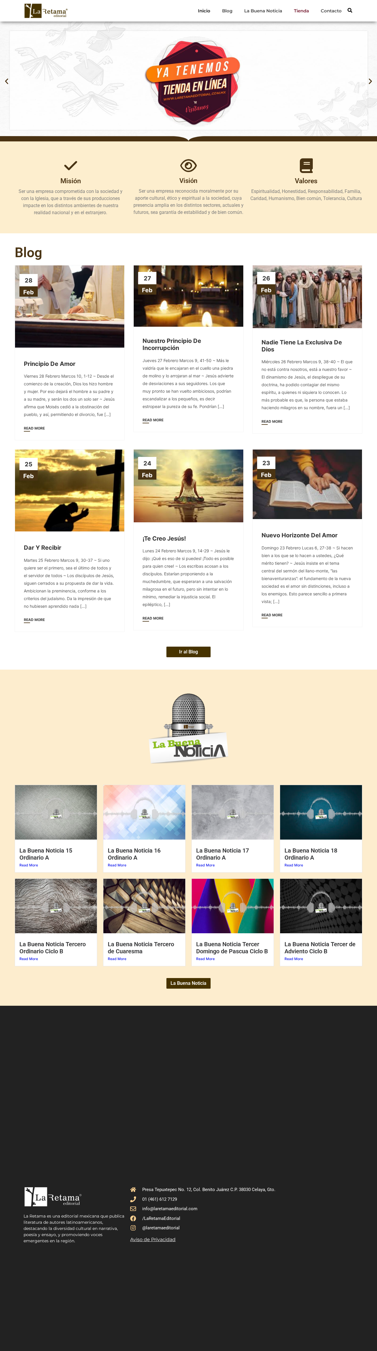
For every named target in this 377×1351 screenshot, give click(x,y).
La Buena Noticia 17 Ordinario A (222, 854)
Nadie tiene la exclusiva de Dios (302, 346)
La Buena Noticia (263, 11)
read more (34, 428)
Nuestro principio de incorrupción (172, 344)
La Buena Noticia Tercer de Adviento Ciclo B (320, 948)
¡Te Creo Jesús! (164, 538)
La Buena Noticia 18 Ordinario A (311, 854)
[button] (6, 81)
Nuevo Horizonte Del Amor (300, 535)
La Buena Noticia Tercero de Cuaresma (141, 948)
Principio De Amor (49, 363)
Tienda (301, 11)
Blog (227, 11)
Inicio (204, 11)
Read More (28, 865)
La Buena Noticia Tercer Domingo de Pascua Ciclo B (232, 948)
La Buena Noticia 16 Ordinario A (134, 854)
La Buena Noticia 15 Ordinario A (45, 854)
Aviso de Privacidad (153, 1239)
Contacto (331, 11)
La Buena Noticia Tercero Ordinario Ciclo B (52, 948)
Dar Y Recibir (42, 547)
